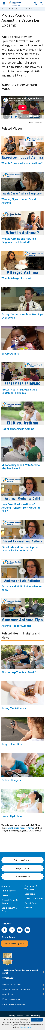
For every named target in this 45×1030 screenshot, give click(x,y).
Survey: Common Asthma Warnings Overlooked (22, 316)
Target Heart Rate (12, 744)
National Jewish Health (16, 1005)
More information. (26, 1027)
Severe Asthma (10, 353)
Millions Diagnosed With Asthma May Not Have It (20, 467)
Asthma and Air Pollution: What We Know (21, 588)
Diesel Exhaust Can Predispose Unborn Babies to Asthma (19, 549)
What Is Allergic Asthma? (16, 278)
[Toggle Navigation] (3, 3)
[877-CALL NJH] (35, 3)
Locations (29, 893)
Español (10, 1015)
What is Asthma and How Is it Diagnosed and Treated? (18, 240)
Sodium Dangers (11, 780)
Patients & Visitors (22, 860)
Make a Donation (33, 898)
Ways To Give (22, 868)
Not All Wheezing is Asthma (17, 428)
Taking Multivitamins (13, 708)
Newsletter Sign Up (14, 943)
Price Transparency (11, 999)
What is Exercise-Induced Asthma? (22, 163)
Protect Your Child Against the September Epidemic (19, 391)
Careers (5, 895)
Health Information (16, 9)
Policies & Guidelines (11, 984)
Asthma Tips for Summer (16, 625)
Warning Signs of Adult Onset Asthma (18, 201)
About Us (6, 886)
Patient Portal (30, 903)
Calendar (28, 907)
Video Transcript (35, 123)
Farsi (27, 1015)
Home (4, 9)
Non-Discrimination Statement (16, 989)
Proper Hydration (11, 816)
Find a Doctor (8, 890)
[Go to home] (20, 3)
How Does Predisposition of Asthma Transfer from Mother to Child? (21, 508)
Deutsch (19, 1015)
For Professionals (23, 876)
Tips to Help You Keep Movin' (18, 672)
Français (35, 1015)
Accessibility (7, 994)
